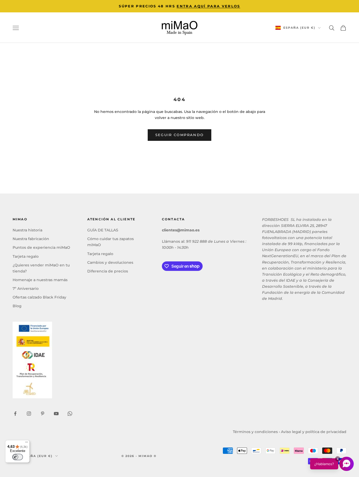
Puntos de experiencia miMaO (41, 247)
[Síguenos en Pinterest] (42, 413)
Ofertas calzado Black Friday (39, 297)
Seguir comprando (179, 135)
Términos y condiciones (255, 431)
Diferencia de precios (107, 271)
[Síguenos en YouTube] (56, 413)
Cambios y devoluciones (110, 262)
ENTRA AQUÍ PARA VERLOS (208, 6)
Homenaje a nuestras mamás (40, 279)
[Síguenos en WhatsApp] (70, 413)
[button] (332, 464)
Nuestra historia (27, 230)
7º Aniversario (26, 288)
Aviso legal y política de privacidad (313, 431)
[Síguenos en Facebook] (15, 413)
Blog (17, 306)
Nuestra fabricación (31, 238)
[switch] (17, 457)
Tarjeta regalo (26, 256)
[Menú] (26, 443)
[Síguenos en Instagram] (29, 413)
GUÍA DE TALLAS (102, 230)
